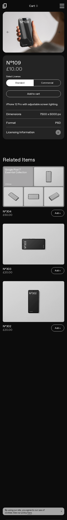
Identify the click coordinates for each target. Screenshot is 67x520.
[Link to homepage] (16, 5)
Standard (19, 82)
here (29, 512)
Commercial (47, 82)
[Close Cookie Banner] (61, 511)
